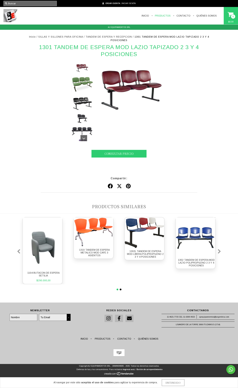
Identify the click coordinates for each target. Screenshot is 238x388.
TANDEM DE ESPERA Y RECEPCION (109, 36)
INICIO (145, 15)
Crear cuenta (112, 3)
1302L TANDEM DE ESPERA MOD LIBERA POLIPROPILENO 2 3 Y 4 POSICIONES (145, 254)
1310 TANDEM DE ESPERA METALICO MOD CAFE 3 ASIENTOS (94, 252)
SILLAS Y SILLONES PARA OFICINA (60, 36)
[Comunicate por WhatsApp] (230, 369)
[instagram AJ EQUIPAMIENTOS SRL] (109, 318)
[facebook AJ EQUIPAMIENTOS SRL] (119, 318)
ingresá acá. (129, 369)
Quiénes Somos (206, 15)
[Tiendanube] (119, 375)
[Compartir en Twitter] (119, 186)
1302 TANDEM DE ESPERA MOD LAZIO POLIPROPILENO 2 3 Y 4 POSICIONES (196, 262)
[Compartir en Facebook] (110, 186)
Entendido (173, 382)
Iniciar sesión (129, 3)
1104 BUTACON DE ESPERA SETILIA (43, 274)
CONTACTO (183, 15)
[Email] (129, 318)
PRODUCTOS (162, 15)
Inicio (32, 36)
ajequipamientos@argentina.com (214, 317)
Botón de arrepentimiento (150, 369)
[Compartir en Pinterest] (128, 186)
